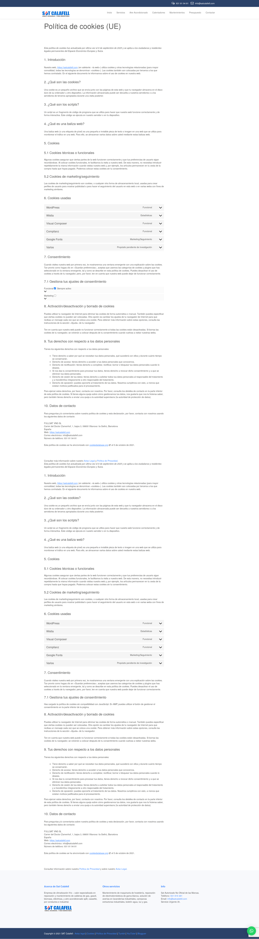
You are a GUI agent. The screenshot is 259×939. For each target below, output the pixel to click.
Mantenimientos (177, 12)
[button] (251, 930)
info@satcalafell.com (204, 3)
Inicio (109, 12)
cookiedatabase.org (98, 444)
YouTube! (131, 933)
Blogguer (142, 933)
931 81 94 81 (182, 3)
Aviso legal (80, 933)
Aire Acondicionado (139, 12)
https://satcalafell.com (67, 67)
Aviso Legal (89, 460)
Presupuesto (195, 12)
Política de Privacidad (107, 460)
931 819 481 (176, 895)
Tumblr (121, 933)
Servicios (120, 12)
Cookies (90, 933)
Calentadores (158, 12)
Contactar (210, 12)
